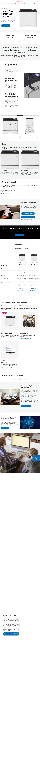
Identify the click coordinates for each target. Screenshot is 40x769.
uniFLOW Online (24, 333)
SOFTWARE (3, 360)
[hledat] (1, 1)
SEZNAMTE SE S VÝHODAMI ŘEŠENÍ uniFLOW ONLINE (11, 634)
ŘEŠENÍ (2, 415)
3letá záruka (4, 313)
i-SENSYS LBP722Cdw (6, 333)
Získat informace (6, 25)
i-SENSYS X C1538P (34, 264)
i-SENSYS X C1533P (22, 264)
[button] (14, 41)
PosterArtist (4, 362)
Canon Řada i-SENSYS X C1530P (6, 31)
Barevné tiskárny (4, 8)
